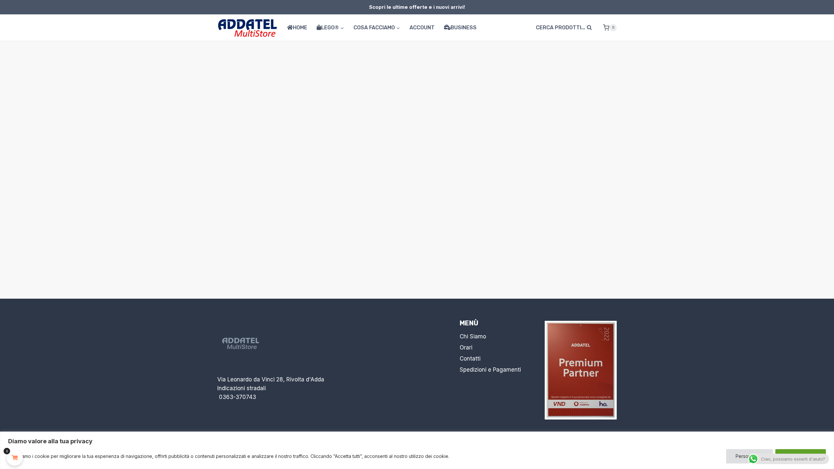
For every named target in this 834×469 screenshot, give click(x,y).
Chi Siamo (473, 336)
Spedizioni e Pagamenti (490, 369)
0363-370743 (237, 397)
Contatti (470, 358)
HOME (300, 27)
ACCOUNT (422, 27)
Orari (466, 347)
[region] (417, 450)
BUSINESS (464, 27)
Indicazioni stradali (241, 388)
